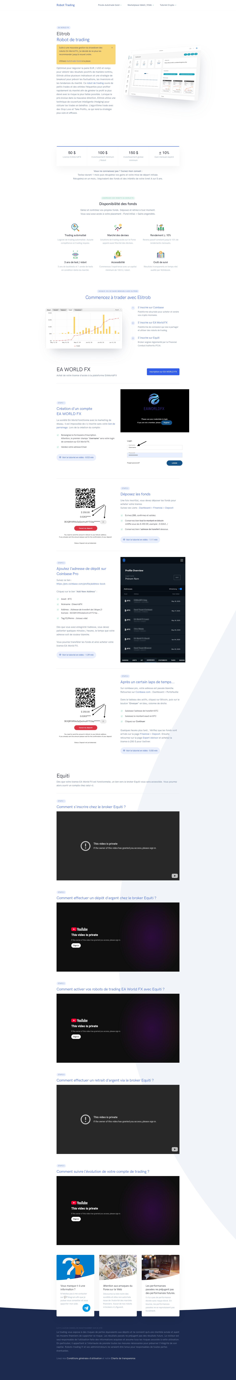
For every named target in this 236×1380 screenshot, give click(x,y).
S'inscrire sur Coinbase (151, 307)
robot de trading (95, 83)
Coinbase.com (142, 692)
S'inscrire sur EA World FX (153, 322)
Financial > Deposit (150, 734)
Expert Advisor (150, 737)
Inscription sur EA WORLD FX (163, 371)
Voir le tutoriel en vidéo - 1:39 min (78, 655)
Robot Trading (66, 5)
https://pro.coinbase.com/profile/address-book (81, 583)
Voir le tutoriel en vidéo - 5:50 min (141, 750)
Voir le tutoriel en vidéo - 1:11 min (141, 539)
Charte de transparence (123, 1358)
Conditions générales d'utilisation (84, 1358)
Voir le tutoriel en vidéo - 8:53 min (78, 457)
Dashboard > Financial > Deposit (156, 507)
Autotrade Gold (73, 61)
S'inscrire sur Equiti (149, 337)
